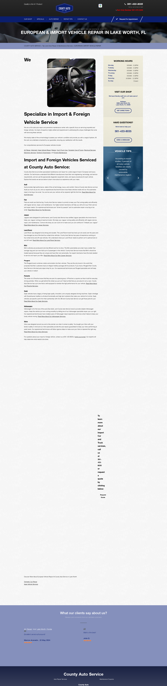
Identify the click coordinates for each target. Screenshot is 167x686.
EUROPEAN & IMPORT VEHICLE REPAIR (87, 46)
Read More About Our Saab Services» (36, 301)
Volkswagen (28, 306)
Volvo (26, 321)
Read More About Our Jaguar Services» (36, 225)
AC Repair (27, 150)
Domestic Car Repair (30, 582)
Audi (25, 184)
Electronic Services (30, 152)
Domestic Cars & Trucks (75, 150)
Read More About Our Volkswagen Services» (52, 316)
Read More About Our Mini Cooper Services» (58, 255)
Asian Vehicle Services (31, 584)
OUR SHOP (28, 19)
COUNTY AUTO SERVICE (32, 46)
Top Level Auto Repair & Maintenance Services (57, 46)
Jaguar (26, 215)
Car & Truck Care (62, 150)
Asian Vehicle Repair (44, 150)
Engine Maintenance (60, 152)
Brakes (54, 150)
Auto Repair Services (60, 679)
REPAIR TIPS (68, 19)
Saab (26, 291)
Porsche (27, 276)
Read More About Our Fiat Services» (39, 210)
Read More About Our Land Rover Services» (46, 240)
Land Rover (28, 230)
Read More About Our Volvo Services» (36, 332)
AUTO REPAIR (54, 19)
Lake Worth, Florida (44, 629)
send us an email (80, 337)
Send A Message (123, 140)
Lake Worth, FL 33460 (96, 29)
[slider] (28, 642)
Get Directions (123, 110)
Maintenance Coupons (107, 679)
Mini (25, 245)
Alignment (34, 150)
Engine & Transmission (44, 152)
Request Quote (103, 496)
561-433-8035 (135, 4)
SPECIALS (40, 19)
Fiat (25, 200)
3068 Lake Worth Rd (80, 29)
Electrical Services (90, 150)
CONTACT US (82, 19)
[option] (123, 169)
